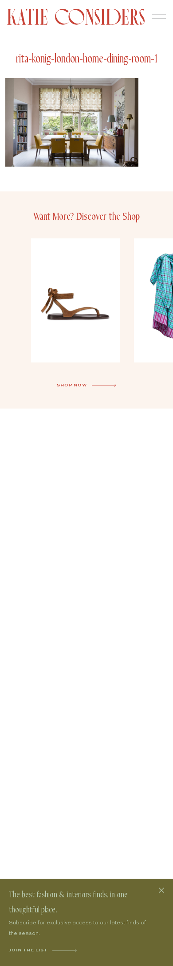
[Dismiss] (161, 890)
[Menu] (159, 16)
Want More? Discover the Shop (86, 217)
